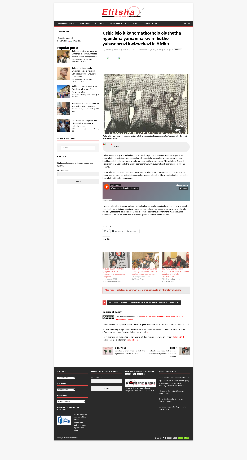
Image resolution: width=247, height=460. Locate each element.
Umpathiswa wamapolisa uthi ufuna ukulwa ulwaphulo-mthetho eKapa (84, 123)
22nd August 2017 (113, 50)
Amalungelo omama (118, 302)
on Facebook (132, 340)
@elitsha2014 (178, 337)
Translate (77, 41)
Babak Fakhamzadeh (70, 438)
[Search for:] (78, 148)
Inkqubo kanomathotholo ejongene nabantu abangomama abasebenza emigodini (114, 273)
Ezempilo (99, 23)
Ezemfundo (84, 23)
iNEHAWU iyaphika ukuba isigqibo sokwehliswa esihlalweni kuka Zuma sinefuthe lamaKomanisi (175, 273)
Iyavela (152, 50)
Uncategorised (162, 50)
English (186, 23)
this (147, 332)
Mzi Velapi (127, 50)
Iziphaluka (149, 23)
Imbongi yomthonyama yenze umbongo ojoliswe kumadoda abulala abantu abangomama (144, 271)
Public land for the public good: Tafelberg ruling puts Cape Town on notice (85, 89)
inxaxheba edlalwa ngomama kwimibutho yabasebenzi (155, 302)
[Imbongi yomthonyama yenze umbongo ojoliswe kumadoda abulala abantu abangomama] (145, 260)
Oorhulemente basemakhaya (124, 23)
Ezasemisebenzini (65, 23)
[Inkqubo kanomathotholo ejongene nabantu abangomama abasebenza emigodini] (116, 260)
